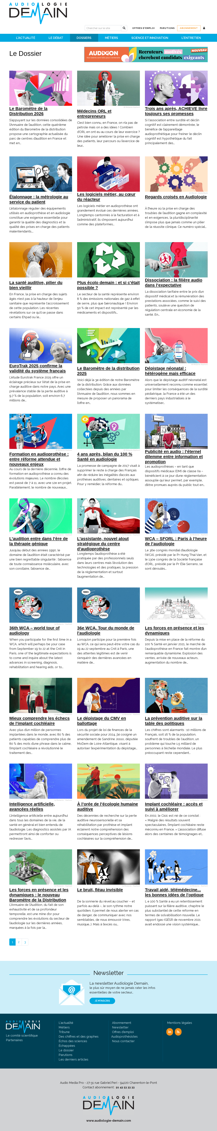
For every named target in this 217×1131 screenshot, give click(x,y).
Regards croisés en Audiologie (176, 196)
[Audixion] (146, 54)
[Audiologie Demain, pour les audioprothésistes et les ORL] (108, 1105)
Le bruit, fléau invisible (100, 889)
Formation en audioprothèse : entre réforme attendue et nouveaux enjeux (39, 459)
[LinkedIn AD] (169, 1032)
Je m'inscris (102, 1000)
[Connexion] (204, 28)
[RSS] (178, 1032)
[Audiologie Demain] (38, 12)
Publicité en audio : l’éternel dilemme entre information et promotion (174, 456)
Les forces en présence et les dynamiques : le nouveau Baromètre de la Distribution (38, 894)
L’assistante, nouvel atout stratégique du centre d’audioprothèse (103, 543)
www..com (108, 1120)
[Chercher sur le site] (124, 28)
